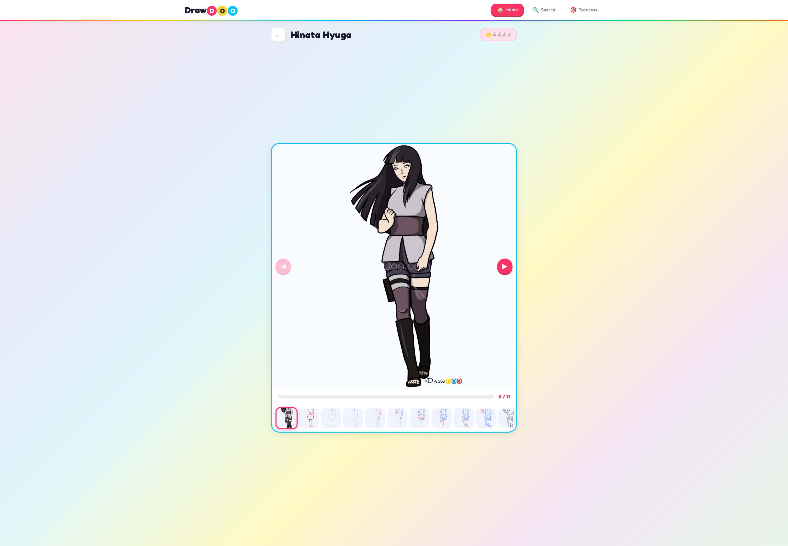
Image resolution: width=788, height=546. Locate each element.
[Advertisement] (394, 92)
